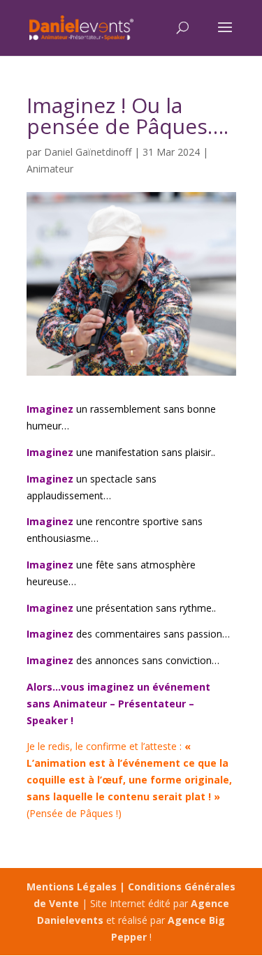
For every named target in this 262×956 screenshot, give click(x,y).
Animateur (50, 168)
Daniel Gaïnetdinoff (87, 152)
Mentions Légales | (77, 886)
